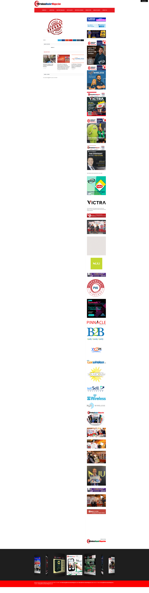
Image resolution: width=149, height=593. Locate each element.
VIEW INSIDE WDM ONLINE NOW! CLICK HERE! (94, 173)
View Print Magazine (60, 10)
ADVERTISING (51, 10)
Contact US (104, 10)
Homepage (44, 10)
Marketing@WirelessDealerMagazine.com (70, 582)
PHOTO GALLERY (70, 10)
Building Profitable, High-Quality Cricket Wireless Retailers (48, 65)
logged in (49, 77)
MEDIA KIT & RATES (96, 10)
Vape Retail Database (79, 10)
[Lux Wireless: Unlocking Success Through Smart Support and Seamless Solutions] (78, 59)
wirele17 (52, 47)
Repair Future (88, 10)
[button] (35, 565)
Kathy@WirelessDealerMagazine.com (45, 583)
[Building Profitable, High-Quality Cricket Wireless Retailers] (49, 59)
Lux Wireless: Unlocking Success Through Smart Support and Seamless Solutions (76, 66)
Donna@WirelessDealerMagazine (106, 582)
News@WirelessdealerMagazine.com (86, 582)
